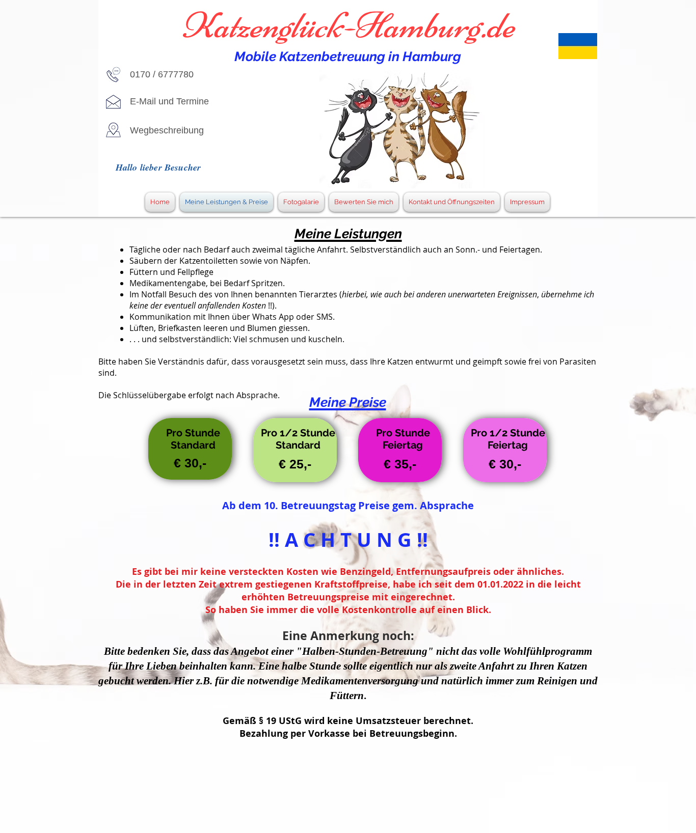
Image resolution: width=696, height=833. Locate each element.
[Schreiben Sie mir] (113, 101)
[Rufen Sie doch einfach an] (113, 74)
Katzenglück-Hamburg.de (348, 25)
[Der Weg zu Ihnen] (113, 130)
